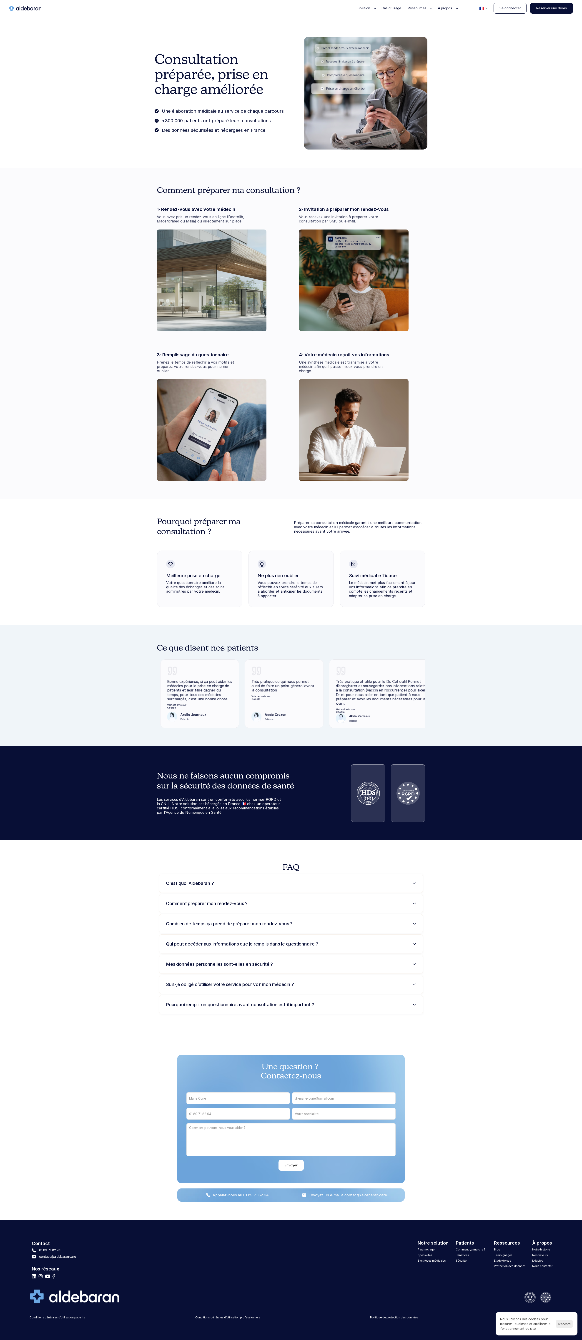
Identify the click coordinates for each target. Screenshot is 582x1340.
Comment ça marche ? (471, 1249)
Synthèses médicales (432, 1260)
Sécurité (461, 1260)
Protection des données (510, 1266)
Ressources (507, 1243)
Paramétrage (426, 1249)
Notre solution (433, 1243)
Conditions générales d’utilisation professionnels (227, 1317)
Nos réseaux (45, 1269)
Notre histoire (541, 1249)
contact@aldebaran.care (365, 1195)
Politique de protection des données (394, 1317)
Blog (497, 1249)
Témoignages (503, 1255)
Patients (465, 1243)
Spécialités (425, 1255)
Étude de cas (502, 1260)
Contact (41, 1243)
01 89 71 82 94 (256, 1195)
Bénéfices (462, 1255)
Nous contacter (542, 1266)
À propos (542, 1243)
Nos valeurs (540, 1255)
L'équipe (537, 1260)
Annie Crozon (238, 714)
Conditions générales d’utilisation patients (57, 1317)
